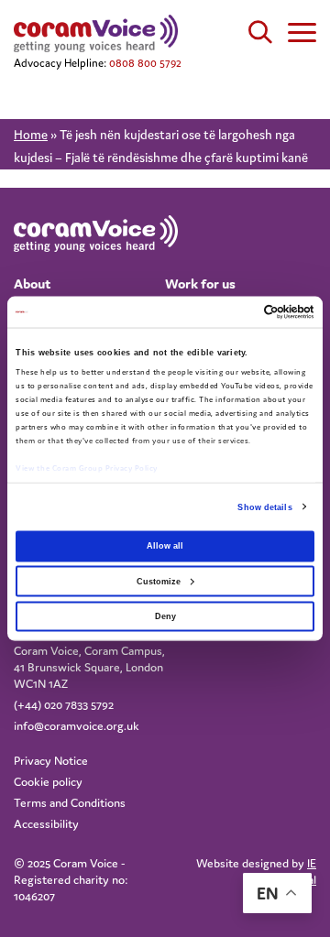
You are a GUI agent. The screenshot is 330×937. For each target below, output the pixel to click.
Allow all (165, 545)
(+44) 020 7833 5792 (64, 705)
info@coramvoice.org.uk (76, 726)
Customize (159, 580)
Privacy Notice (51, 760)
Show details (264, 507)
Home (31, 134)
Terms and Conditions (70, 803)
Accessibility (46, 824)
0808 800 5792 (145, 63)
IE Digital (299, 871)
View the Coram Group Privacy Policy (87, 467)
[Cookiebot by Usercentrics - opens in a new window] (237, 311)
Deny (165, 615)
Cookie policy (48, 782)
